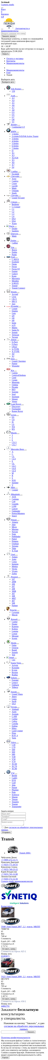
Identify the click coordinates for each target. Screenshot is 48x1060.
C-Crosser (16, 207)
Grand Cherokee (19, 361)
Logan (14, 634)
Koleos (15, 629)
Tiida (14, 548)
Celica (14, 721)
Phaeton (15, 790)
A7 (13, 108)
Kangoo (15, 626)
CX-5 (14, 442)
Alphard (15, 709)
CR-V (14, 299)
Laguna (15, 631)
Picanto (15, 387)
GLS (14, 471)
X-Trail (15, 551)
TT (13, 122)
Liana (14, 699)
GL (13, 463)
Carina (14, 719)
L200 (14, 506)
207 (13, 586)
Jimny (14, 696)
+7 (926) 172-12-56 (9, 879)
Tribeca (15, 687)
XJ (13, 356)
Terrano (15, 546)
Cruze (14, 183)
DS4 (14, 221)
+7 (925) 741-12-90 (9, 874)
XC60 (14, 764)
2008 (14, 582)
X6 (13, 162)
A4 (13, 100)
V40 (13, 757)
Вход (3, 9)
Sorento (15, 392)
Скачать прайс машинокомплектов (17, 881)
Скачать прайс (7, 4)
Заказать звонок (8, 36)
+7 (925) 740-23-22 (9, 869)
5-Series (15, 143)
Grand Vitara (17, 694)
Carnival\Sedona (19, 375)
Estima (14, 726)
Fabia (14, 645)
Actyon (15, 665)
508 (13, 603)
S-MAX (15, 283)
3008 (14, 591)
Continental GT (18, 127)
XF (13, 354)
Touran (15, 804)
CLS (14, 459)
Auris (14, 712)
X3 (13, 155)
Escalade (15, 174)
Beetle (14, 775)
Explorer (15, 262)
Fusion (14, 271)
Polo (14, 792)
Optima (15, 385)
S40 (13, 749)
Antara (14, 557)
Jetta (13, 785)
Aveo (14, 179)
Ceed (14, 377)
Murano (15, 529)
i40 (13, 320)
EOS (14, 780)
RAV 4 (15, 735)
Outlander (16, 511)
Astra (14, 559)
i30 (13, 318)
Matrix (14, 328)
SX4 (14, 704)
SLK (14, 480)
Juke (14, 524)
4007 (14, 598)
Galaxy (15, 274)
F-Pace (15, 344)
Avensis (15, 714)
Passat (14, 787)
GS (13, 419)
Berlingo (15, 204)
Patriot (14, 363)
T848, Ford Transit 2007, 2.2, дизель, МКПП (20, 926)
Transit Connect (18, 288)
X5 (13, 160)
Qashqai (15, 544)
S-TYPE (15, 349)
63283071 (5, 956)
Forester (15, 680)
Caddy (14, 778)
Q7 (13, 117)
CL (13, 456)
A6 (13, 105)
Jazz (13, 304)
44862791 (5, 1006)
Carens (15, 373)
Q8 (13, 119)
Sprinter (15, 483)
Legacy (15, 682)
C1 (13, 209)
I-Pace (14, 347)
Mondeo (15, 281)
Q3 (13, 112)
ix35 (13, 325)
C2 (13, 211)
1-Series (15, 134)
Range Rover (17, 411)
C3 (13, 214)
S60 (13, 752)
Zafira (14, 573)
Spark (14, 193)
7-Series (15, 148)
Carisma (15, 499)
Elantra (15, 311)
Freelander (16, 409)
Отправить (6, 832)
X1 (13, 153)
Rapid (14, 650)
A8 (13, 110)
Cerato (14, 380)
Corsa (14, 562)
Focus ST (16, 269)
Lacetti (14, 186)
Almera (15, 522)
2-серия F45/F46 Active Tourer (25, 136)
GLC (14, 466)
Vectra (14, 569)
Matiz (14, 188)
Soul (14, 394)
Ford (8, 72)
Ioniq (14, 323)
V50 (13, 759)
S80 (13, 754)
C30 (13, 745)
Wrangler (15, 366)
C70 (13, 747)
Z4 (13, 167)
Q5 (13, 115)
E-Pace (15, 342)
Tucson (15, 337)
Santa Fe (15, 330)
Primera (15, 541)
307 (13, 593)
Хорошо (5, 1058)
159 (13, 91)
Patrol (14, 539)
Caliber (15, 243)
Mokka (15, 566)
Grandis (15, 504)
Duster (14, 228)
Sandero (15, 231)
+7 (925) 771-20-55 (9, 864)
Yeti (13, 655)
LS (13, 424)
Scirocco (15, 795)
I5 (12, 150)
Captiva (15, 181)
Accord (15, 294)
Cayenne (15, 612)
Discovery (16, 406)
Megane (15, 636)
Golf (14, 783)
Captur (14, 622)
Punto (14, 255)
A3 (13, 98)
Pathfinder (16, 536)
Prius (14, 733)
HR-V (14, 301)
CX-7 (14, 445)
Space (14, 516)
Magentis (15, 382)
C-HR (14, 716)
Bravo (14, 250)
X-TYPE (15, 351)
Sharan (15, 797)
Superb (15, 652)
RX (13, 429)
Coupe (14, 308)
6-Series (15, 146)
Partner (15, 605)
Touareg (15, 802)
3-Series (15, 139)
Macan (14, 615)
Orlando (15, 190)
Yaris (14, 738)
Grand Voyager (18, 198)
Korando (15, 668)
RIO (13, 389)
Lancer (15, 509)
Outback (15, 685)
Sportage (15, 397)
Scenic (14, 638)
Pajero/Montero (18, 513)
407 (13, 601)
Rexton (15, 672)
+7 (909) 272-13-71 (9, 860)
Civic (14, 297)
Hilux (14, 728)
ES (13, 417)
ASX (14, 497)
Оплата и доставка (14, 58)
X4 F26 (15, 158)
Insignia (15, 564)
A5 (13, 103)
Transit (14, 286)
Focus (14, 266)
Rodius (15, 675)
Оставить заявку (9, 949)
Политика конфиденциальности (15, 1037)
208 (13, 589)
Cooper (15, 490)
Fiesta (14, 264)
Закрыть (5, 54)
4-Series (15, 141)
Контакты (10, 61)
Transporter (16, 806)
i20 (13, 316)
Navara (15, 532)
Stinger (15, 399)
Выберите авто (8, 82)
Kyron (14, 670)
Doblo (14, 252)
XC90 (14, 769)
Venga (14, 401)
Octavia (15, 648)
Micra (14, 527)
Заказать (31, 1032)
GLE (14, 468)
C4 (13, 216)
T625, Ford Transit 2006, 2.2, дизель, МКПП (20, 976)
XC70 (14, 766)
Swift (14, 701)
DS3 (14, 219)
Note (14, 534)
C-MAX (15, 259)
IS (13, 422)
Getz (14, 313)
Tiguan (15, 799)
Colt (13, 501)
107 (13, 579)
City (13, 660)
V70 (13, 761)
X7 (13, 165)
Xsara (14, 223)
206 (13, 584)
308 (13, 596)
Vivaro (14, 571)
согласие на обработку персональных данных (24, 1027)
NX (13, 427)
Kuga (14, 276)
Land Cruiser (17, 731)
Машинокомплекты (15, 63)
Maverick (16, 278)
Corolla (15, 723)
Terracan (15, 335)
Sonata (14, 332)
